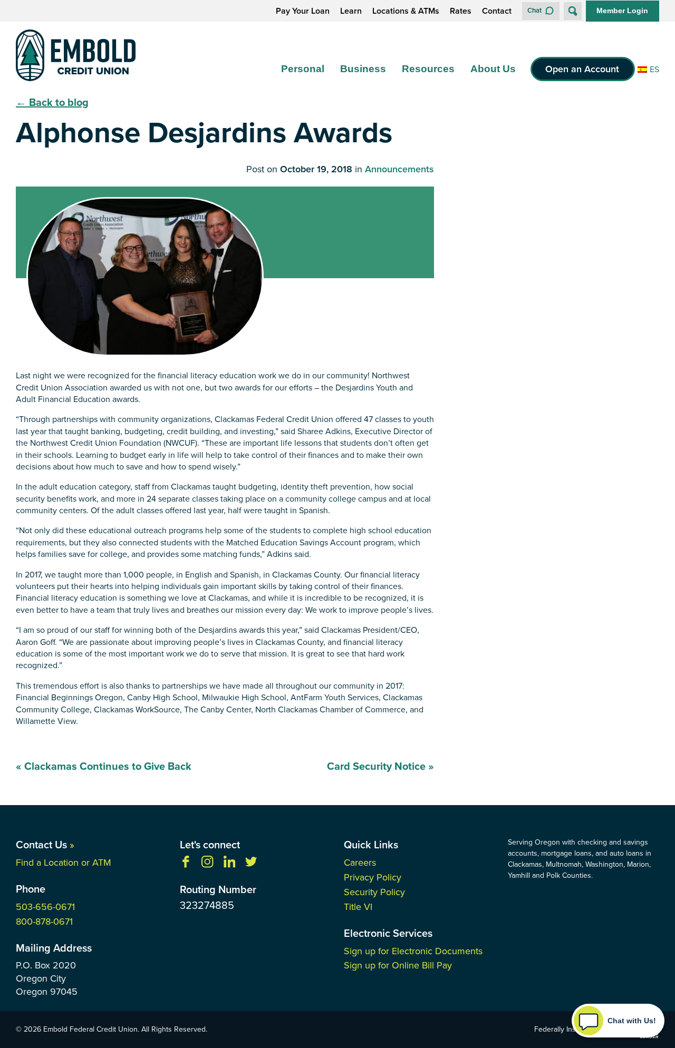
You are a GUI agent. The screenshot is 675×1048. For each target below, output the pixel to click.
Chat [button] (534, 10)
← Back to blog (52, 102)
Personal (302, 68)
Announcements (399, 169)
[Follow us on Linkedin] (229, 865)
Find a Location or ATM (63, 862)
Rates (460, 11)
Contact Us (45, 845)
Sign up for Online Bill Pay (398, 965)
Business (363, 68)
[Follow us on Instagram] (207, 865)
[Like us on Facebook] (185, 865)
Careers (360, 862)
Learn (351, 11)
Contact (497, 11)
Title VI (358, 907)
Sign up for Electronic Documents (413, 951)
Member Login (622, 10)
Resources (428, 68)
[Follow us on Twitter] (251, 865)
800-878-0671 (44, 921)
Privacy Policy (372, 877)
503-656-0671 (45, 907)
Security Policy (374, 892)
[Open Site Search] (572, 11)
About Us (493, 68)
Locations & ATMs (405, 11)
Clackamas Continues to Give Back (103, 766)
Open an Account (582, 69)
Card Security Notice (380, 766)
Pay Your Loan (303, 11)
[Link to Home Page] (76, 57)
